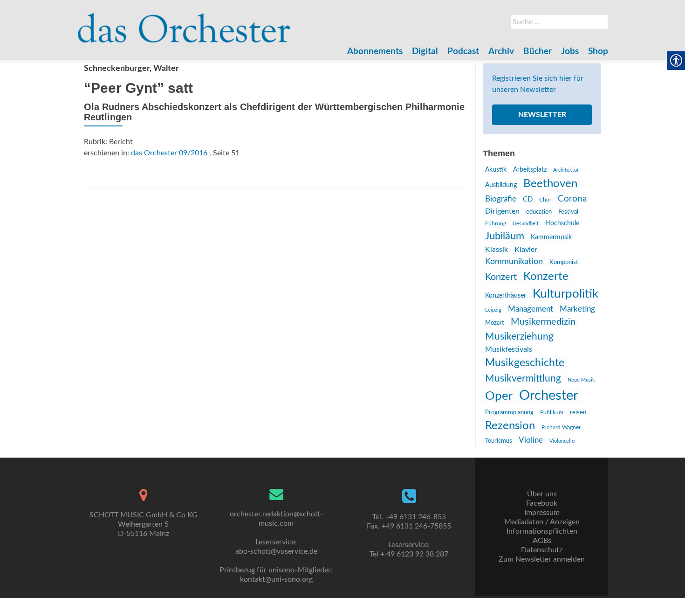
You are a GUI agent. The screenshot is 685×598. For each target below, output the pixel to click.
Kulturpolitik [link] (565, 294)
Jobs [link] (570, 51)
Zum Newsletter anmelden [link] (542, 559)
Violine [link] (531, 440)
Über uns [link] (542, 494)
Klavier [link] (525, 249)
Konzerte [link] (546, 276)
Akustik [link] (496, 170)
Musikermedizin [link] (543, 322)
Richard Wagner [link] (561, 427)
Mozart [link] (494, 323)
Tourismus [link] (498, 441)
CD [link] (528, 199)
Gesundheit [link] (526, 223)
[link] (184, 23)
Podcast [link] (463, 51)
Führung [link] (495, 223)
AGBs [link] (542, 540)
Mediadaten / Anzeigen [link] (542, 522)
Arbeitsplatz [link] (530, 170)
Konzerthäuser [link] (505, 295)
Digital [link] (425, 51)
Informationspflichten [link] (542, 531)
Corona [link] (572, 198)
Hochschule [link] (562, 223)
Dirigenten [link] (502, 211)
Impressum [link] (542, 512)
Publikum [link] (551, 412)
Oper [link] (499, 396)
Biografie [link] (500, 199)
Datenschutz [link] (541, 550)
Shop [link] (598, 51)
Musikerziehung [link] (519, 336)
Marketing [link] (577, 309)
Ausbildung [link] (501, 185)
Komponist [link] (563, 262)
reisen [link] (578, 412)
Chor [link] (545, 199)
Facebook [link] (541, 503)
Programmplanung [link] (509, 413)
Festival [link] (568, 212)
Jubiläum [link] (504, 236)
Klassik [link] (496, 249)
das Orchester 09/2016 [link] (169, 153)
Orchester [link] (548, 396)
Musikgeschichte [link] (524, 363)
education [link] (539, 212)
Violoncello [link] (562, 441)
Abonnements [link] (375, 51)
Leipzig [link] (493, 310)
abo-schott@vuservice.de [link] (276, 551)
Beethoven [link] (550, 183)
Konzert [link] (501, 277)
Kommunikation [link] (514, 261)
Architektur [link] (566, 170)
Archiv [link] (501, 51)
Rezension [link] (510, 425)
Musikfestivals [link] (508, 349)
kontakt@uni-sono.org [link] (276, 579)
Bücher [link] (537, 51)
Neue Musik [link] (581, 379)
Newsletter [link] (542, 114)
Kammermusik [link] (551, 237)
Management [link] (530, 309)
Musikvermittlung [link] (523, 378)
